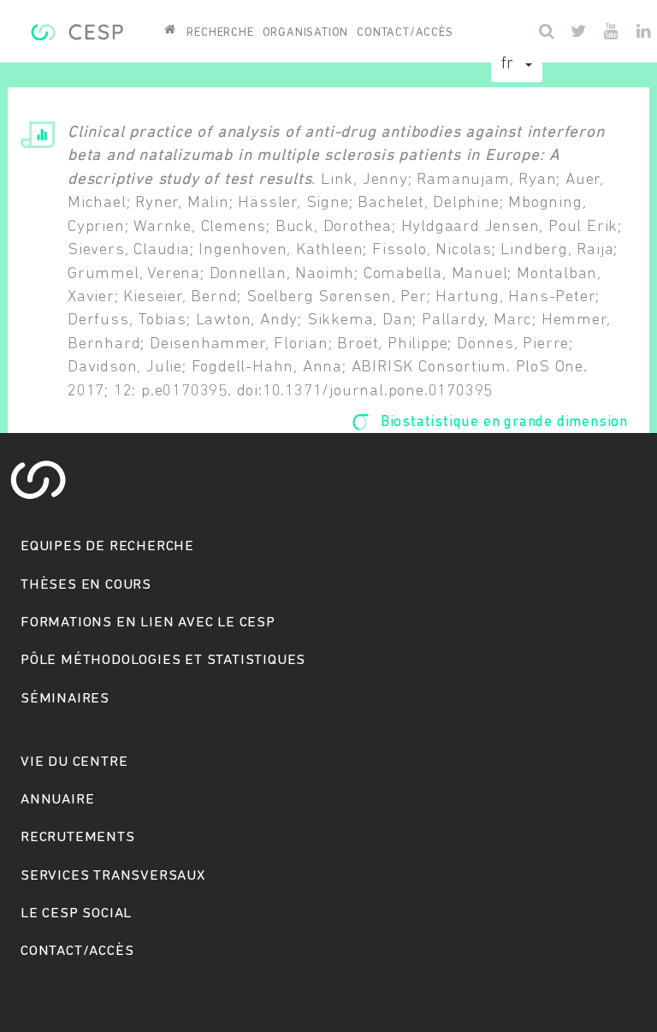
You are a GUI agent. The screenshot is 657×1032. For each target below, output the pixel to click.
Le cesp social (76, 913)
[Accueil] (76, 30)
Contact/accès (405, 33)
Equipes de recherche (107, 546)
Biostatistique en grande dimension (504, 422)
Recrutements (78, 837)
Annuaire (57, 799)
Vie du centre (74, 762)
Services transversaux (113, 876)
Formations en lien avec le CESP (148, 622)
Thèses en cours (86, 585)
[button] (516, 65)
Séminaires (65, 698)
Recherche (219, 33)
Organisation (306, 33)
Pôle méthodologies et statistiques (163, 660)
